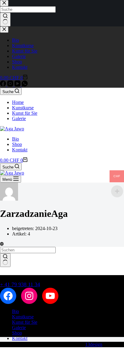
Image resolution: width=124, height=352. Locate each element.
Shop (17, 144)
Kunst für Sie (24, 113)
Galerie (19, 118)
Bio (15, 138)
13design (93, 344)
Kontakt (19, 149)
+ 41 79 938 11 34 (20, 284)
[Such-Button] (5, 260)
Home (18, 102)
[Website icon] (2, 244)
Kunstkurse (23, 107)
